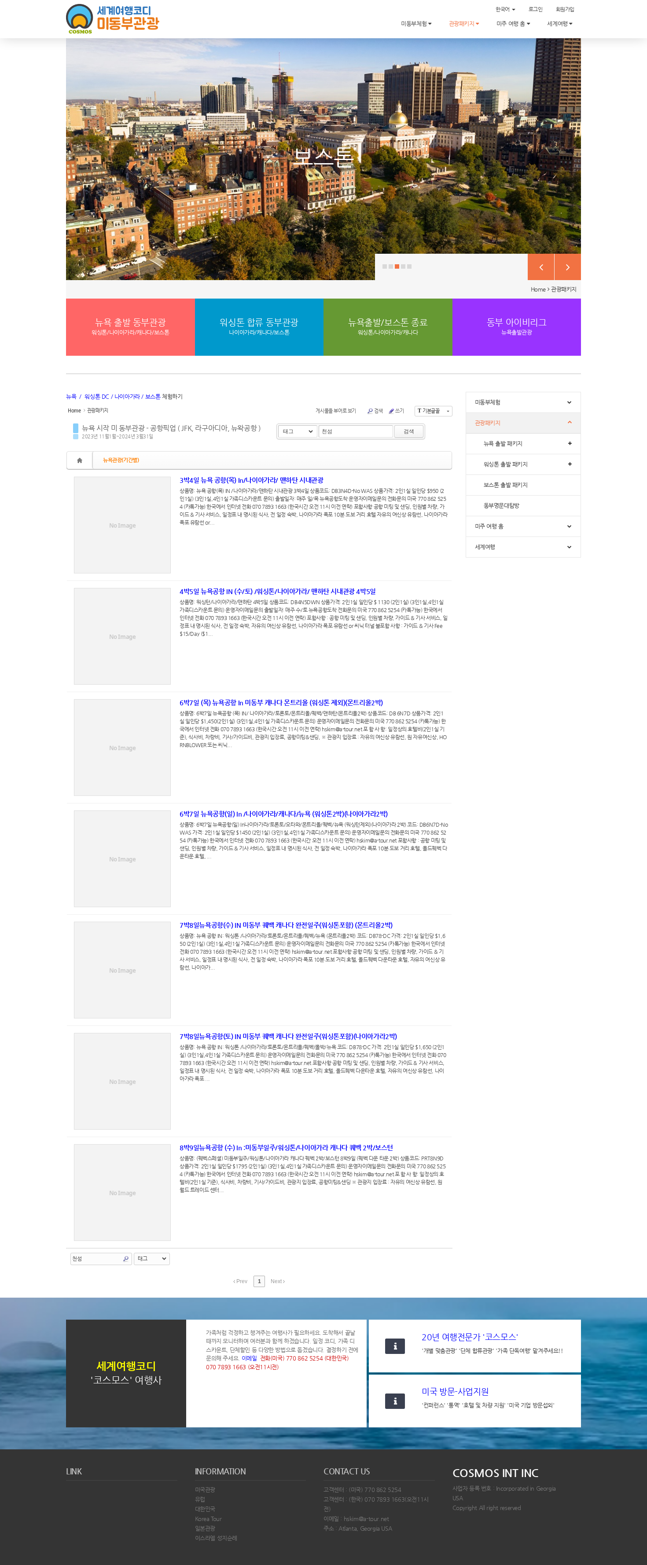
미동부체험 (414, 23)
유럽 (200, 1499)
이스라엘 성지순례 (216, 1538)
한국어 (503, 9)
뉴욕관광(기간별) (121, 460)
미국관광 (205, 1489)
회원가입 (565, 9)
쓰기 (399, 411)
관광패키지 (462, 23)
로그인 (536, 9)
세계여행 (558, 23)
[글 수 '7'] (81, 460)
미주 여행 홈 (511, 23)
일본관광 (205, 1528)
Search (125, 1258)
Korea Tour (208, 1518)
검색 (378, 411)
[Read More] (259, 525)
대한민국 (205, 1509)
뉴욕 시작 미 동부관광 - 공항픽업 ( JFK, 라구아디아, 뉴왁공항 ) (171, 428)
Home (538, 289)
